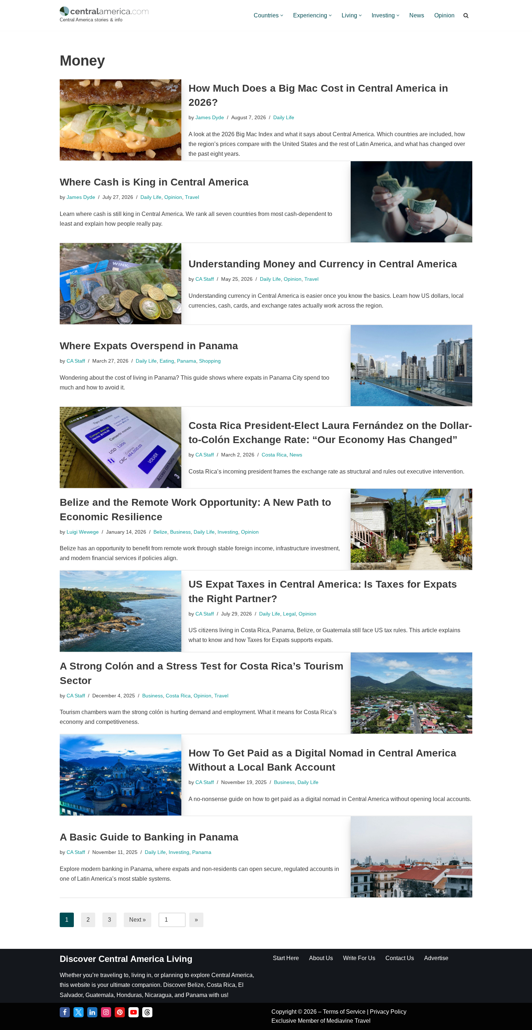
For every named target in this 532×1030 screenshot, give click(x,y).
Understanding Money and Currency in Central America (323, 264)
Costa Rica (274, 455)
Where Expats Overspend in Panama (149, 345)
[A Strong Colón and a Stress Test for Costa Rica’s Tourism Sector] (411, 693)
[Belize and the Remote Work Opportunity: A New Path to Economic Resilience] (411, 529)
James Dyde (209, 117)
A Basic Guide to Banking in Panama (149, 837)
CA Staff (204, 279)
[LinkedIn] (92, 1012)
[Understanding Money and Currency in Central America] (120, 283)
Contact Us (399, 958)
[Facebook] (65, 1012)
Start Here (286, 958)
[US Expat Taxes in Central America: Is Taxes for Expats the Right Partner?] (120, 611)
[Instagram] (106, 1012)
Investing (228, 532)
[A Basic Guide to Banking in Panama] (411, 856)
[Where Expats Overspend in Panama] (411, 365)
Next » (137, 920)
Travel (192, 197)
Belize (160, 532)
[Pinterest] (120, 1012)
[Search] (466, 15)
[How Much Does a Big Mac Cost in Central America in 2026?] (120, 119)
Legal (289, 614)
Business (180, 532)
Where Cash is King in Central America (154, 182)
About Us (321, 958)
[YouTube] (133, 1012)
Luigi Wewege (83, 532)
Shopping (210, 361)
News (416, 15)
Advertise (436, 958)
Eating (167, 361)
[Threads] (147, 1012)
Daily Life (283, 117)
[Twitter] (78, 1012)
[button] (281, 15)
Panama (186, 361)
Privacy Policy (388, 1012)
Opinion (444, 15)
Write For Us (359, 958)
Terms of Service (345, 1012)
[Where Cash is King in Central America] (411, 201)
